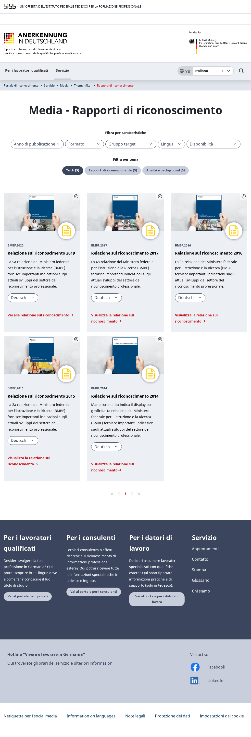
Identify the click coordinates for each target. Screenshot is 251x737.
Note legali (135, 716)
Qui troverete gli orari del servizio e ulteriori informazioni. (60, 663)
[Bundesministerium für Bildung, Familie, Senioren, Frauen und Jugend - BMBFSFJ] (218, 43)
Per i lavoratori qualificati (26, 70)
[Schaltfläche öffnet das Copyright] (76, 196)
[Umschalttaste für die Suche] (241, 73)
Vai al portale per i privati (28, 596)
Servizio (62, 70)
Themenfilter (83, 85)
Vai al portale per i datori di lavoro (156, 599)
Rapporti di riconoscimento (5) (112, 170)
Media (64, 85)
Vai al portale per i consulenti (93, 592)
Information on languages (91, 716)
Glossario (201, 580)
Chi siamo (201, 591)
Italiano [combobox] (209, 70)
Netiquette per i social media (30, 716)
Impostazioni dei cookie (222, 716)
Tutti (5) (72, 170)
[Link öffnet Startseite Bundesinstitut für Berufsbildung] (10, 6)
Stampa (199, 569)
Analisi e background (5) (165, 170)
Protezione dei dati (172, 716)
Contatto (200, 559)
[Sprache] (184, 71)
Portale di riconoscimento (21, 85)
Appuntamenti (205, 548)
